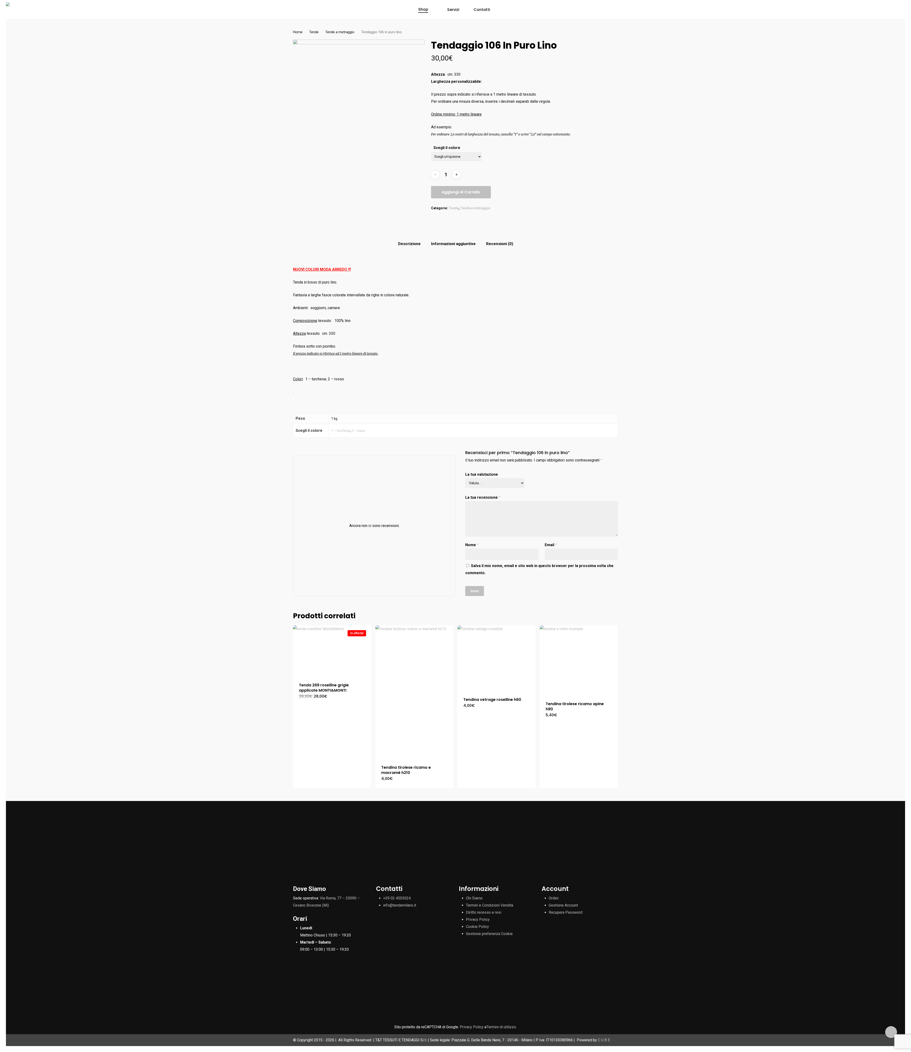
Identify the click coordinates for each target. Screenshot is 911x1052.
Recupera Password (565, 912)
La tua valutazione (481, 474)
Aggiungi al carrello (461, 192)
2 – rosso (358, 431)
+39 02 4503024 (397, 898)
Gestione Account (563, 905)
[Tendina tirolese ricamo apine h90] (579, 660)
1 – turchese (340, 431)
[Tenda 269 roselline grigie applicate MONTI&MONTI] (332, 651)
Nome (472, 545)
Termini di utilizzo (501, 1027)
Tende (314, 32)
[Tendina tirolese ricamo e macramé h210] (414, 692)
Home (297, 32)
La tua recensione (482, 497)
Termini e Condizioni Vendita (489, 905)
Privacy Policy (478, 919)
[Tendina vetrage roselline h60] (496, 658)
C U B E (604, 1040)
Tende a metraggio (339, 32)
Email (551, 545)
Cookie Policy (477, 926)
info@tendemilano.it (399, 905)
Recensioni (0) (499, 243)
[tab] (409, 243)
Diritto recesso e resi (483, 912)
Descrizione (409, 243)
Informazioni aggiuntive (453, 243)
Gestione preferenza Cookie (489, 933)
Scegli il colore (446, 147)
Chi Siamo (474, 898)
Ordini (553, 898)
